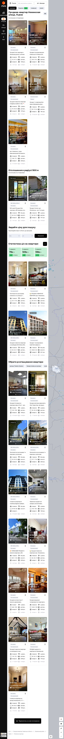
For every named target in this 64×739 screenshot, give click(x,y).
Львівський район (39, 731)
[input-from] (14, 236)
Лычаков (13, 47)
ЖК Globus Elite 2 (15, 203)
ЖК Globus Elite (15, 338)
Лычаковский (14, 50)
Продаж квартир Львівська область (22, 731)
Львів (10, 734)
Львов (32, 99)
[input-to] (28, 236)
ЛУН (9, 731)
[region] (56, 369)
